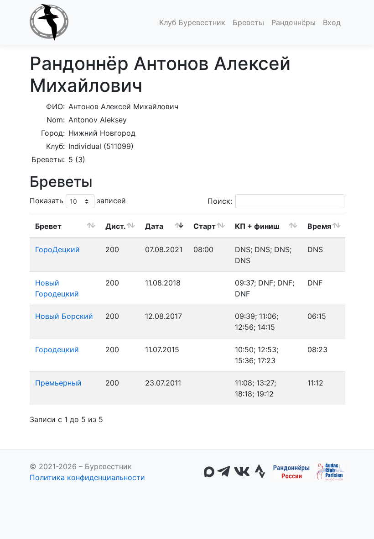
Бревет (48, 226)
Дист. (115, 226)
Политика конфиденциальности (87, 477)
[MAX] (209, 472)
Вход (332, 22)
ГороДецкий (57, 249)
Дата (154, 226)
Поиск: (220, 201)
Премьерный (58, 382)
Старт (204, 226)
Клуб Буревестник (192, 22)
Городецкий (57, 349)
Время (319, 226)
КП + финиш (257, 226)
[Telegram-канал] (223, 472)
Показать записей (78, 200)
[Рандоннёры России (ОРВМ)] (291, 472)
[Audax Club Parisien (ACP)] (329, 472)
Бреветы (248, 22)
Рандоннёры (293, 22)
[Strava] (260, 472)
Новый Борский (64, 316)
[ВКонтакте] (242, 472)
